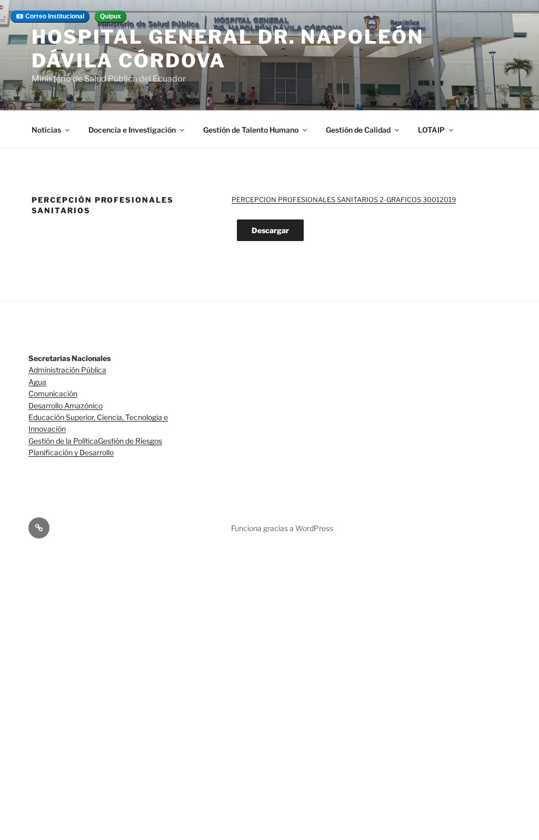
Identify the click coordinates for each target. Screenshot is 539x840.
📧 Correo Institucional (50, 16)
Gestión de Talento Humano (250, 129)
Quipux (110, 16)
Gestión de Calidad (358, 129)
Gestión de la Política (63, 440)
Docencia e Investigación (132, 129)
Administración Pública (67, 369)
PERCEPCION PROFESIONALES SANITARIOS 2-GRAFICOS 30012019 (344, 200)
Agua (37, 381)
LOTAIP (431, 129)
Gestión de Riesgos (130, 440)
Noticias (46, 129)
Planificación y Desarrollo (71, 452)
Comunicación (52, 393)
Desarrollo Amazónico (65, 405)
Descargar (270, 230)
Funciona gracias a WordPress (282, 528)
